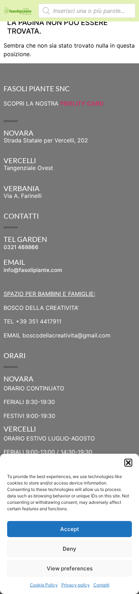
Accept (69, 529)
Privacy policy (75, 585)
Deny (69, 548)
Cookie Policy (44, 585)
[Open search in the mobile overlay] (87, 11)
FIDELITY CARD (82, 103)
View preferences (70, 568)
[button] (128, 462)
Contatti (101, 585)
